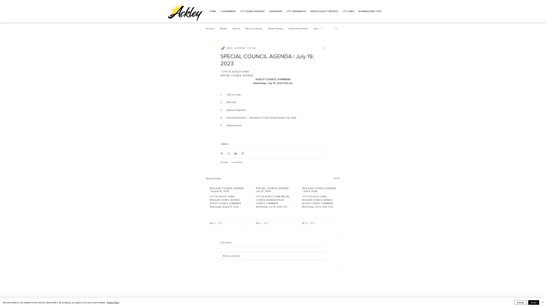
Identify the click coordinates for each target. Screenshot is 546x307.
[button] (228, 11)
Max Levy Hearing (254, 28)
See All (337, 178)
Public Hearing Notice (298, 28)
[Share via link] (242, 153)
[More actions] (324, 48)
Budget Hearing (275, 28)
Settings (520, 302)
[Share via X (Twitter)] (228, 153)
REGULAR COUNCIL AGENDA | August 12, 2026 (227, 190)
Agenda (236, 28)
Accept (534, 302)
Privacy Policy (113, 302)
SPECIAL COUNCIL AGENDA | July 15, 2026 (273, 190)
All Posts (210, 28)
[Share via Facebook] (221, 153)
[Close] (542, 302)
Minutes (223, 28)
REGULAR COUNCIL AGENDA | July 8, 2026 (319, 190)
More (316, 28)
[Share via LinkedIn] (235, 153)
